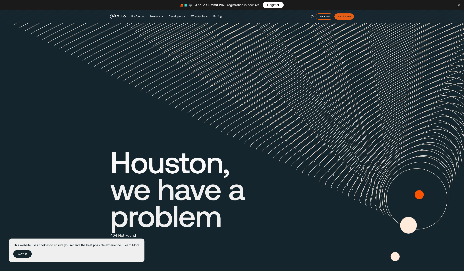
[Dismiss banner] (459, 5)
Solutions (155, 16)
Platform (136, 16)
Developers (176, 16)
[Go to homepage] (118, 16)
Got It (22, 254)
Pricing (217, 16)
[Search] (312, 16)
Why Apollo (198, 16)
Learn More (131, 245)
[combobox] (312, 16)
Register (273, 5)
